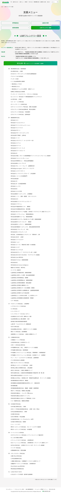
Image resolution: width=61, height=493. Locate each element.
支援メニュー (22, 1)
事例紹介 (26, 1)
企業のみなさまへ (16, 1)
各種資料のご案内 (43, 1)
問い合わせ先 (52, 489)
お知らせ (48, 1)
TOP (11, 1)
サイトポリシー (9, 489)
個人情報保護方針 (29, 489)
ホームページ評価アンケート (41, 489)
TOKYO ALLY (30, 1)
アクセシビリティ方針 (19, 489)
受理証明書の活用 (36, 1)
